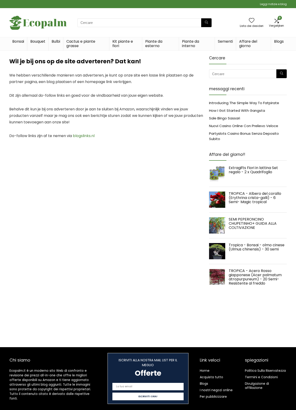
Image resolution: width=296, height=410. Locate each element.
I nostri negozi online (216, 390)
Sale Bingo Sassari (224, 118)
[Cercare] (206, 22)
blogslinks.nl (84, 135)
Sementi (225, 41)
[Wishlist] (251, 21)
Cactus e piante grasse (80, 43)
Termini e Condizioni (261, 377)
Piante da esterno (153, 43)
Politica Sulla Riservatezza (265, 370)
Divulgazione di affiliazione (257, 385)
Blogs (279, 41)
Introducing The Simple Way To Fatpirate (244, 102)
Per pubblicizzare (213, 396)
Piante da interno (190, 43)
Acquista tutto (211, 377)
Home (205, 370)
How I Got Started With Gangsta (237, 110)
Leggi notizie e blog (273, 4)
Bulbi (56, 41)
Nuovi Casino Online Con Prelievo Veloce (243, 125)
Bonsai (18, 41)
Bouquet (37, 41)
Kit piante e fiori (122, 43)
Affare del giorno (248, 43)
